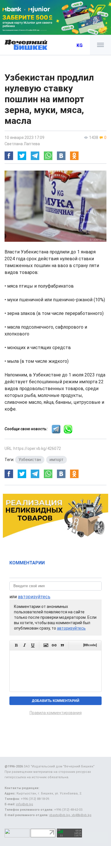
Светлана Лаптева (22, 144)
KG (80, 45)
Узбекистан (29, 459)
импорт (56, 459)
